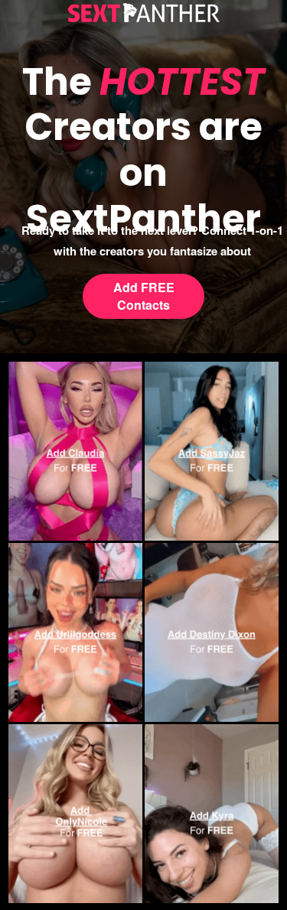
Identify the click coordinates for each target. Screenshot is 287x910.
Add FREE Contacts (143, 296)
